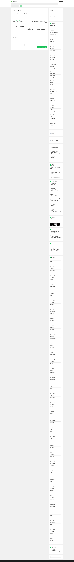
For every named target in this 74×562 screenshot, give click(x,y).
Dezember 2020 (52, 354)
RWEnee (52, 209)
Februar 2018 (52, 415)
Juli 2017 (51, 427)
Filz (51, 43)
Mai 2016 (51, 452)
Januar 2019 (52, 395)
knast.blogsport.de (54, 152)
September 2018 (53, 402)
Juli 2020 (51, 363)
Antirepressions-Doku (54, 151)
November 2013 (52, 506)
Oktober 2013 (52, 508)
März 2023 (52, 309)
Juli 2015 (51, 470)
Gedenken (52, 50)
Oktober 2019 (52, 379)
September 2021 (53, 338)
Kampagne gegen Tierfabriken (56, 551)
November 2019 (52, 377)
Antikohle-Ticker (53, 183)
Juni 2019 (51, 386)
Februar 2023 (52, 311)
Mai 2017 (51, 431)
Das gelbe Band (53, 189)
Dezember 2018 (52, 397)
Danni (51, 37)
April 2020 (52, 368)
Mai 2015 (51, 474)
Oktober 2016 (52, 443)
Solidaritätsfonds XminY (55, 253)
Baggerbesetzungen (53, 32)
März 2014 (52, 499)
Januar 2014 (52, 502)
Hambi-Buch (52, 57)
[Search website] (21, 6)
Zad (51, 125)
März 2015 (52, 477)
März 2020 (52, 370)
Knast (51, 66)
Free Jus (51, 46)
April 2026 (52, 263)
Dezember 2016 (52, 440)
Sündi (51, 107)
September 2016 (53, 445)
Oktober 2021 (52, 336)
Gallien (51, 48)
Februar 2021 (52, 350)
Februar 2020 (52, 372)
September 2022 (53, 318)
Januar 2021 (52, 352)
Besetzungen (52, 34)
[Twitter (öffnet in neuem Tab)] (60, 1)
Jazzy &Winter (52, 64)
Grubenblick (52, 55)
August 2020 (52, 361)
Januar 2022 (52, 331)
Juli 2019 (51, 384)
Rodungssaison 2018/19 (54, 96)
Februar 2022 (52, 329)
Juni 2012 (51, 536)
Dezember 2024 (52, 286)
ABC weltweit (53, 156)
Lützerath (51, 71)
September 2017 (53, 424)
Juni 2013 (51, 515)
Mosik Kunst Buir (53, 238)
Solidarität (25, 13)
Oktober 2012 (52, 529)
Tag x (51, 109)
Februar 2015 (52, 479)
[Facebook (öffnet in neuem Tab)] (62, 1)
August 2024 (52, 293)
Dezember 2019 (52, 375)
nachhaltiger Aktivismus (54, 77)
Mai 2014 (51, 495)
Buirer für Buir (53, 185)
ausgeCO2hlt (53, 184)
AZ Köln (52, 248)
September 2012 (53, 531)
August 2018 (52, 404)
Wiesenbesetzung (53, 123)
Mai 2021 (51, 345)
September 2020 (53, 359)
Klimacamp (53, 204)
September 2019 (53, 381)
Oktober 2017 (52, 422)
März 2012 (52, 542)
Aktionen (51, 25)
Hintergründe (52, 62)
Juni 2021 (51, 343)
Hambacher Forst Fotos (54, 236)
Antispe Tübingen (54, 550)
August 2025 (52, 277)
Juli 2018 (51, 406)
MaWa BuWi (52, 73)
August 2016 (52, 447)
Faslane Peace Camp (54, 174)
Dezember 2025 (52, 270)
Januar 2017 (52, 438)
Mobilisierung (21, 13)
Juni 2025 (51, 279)
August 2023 (52, 304)
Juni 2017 (51, 429)
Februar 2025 (52, 282)
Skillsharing (52, 100)
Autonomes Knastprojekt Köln (55, 153)
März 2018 (52, 413)
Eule (51, 39)
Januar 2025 (52, 284)
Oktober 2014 (52, 486)
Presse (51, 84)
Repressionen (52, 91)
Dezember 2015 (52, 461)
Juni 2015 (51, 472)
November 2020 (52, 356)
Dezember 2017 (52, 418)
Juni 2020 (51, 365)
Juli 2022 (51, 322)
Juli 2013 (51, 513)
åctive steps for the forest (55, 231)
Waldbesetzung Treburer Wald (55, 169)
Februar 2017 (52, 436)
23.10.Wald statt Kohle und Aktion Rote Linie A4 (41, 29)
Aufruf (51, 28)
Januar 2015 (52, 481)
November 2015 (52, 463)
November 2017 (52, 420)
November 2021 (52, 334)
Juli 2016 (51, 449)
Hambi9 (51, 59)
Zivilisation (52, 127)
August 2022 (52, 320)
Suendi (51, 105)
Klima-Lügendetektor (54, 200)
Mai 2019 (51, 388)
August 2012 (52, 533)
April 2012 (52, 540)
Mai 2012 (51, 538)
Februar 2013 (52, 522)
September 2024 (53, 291)
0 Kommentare (31, 13)
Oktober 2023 (52, 300)
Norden (51, 80)
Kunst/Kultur (52, 68)
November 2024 (52, 288)
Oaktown (51, 82)
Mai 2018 (51, 409)
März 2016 (52, 456)
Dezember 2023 (52, 297)
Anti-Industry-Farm (54, 549)
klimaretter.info (53, 205)
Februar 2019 (52, 393)
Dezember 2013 (52, 504)
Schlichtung (52, 98)
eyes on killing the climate (55, 232)
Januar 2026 (52, 268)
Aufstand (51, 30)
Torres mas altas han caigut (55, 177)
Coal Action (53, 188)
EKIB (52, 193)
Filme (51, 41)
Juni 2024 (51, 295)
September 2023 (53, 302)
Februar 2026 (52, 266)
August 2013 (52, 511)
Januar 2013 (52, 524)
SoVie (52, 210)
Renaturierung (52, 89)
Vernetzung (52, 118)
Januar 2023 (52, 313)
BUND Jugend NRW (54, 250)
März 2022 (52, 327)
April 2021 (52, 347)
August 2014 (52, 490)
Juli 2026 (51, 259)
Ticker (51, 114)
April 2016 (52, 454)
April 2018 (52, 411)
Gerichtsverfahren (53, 52)
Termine (51, 111)
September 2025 (53, 275)
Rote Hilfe (52, 157)
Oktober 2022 (52, 316)
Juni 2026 (51, 261)
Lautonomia (53, 206)
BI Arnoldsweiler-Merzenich (55, 249)
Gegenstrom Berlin (54, 195)
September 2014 (53, 488)
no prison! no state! (54, 158)
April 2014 (52, 497)
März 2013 (52, 520)
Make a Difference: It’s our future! (56, 237)
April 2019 (52, 390)
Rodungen (52, 93)
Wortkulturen (53, 211)
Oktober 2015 (52, 465)
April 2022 (52, 325)
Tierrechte (51, 116)
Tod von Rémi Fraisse (18, 28)
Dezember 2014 (52, 483)
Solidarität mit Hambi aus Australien (29, 29)
